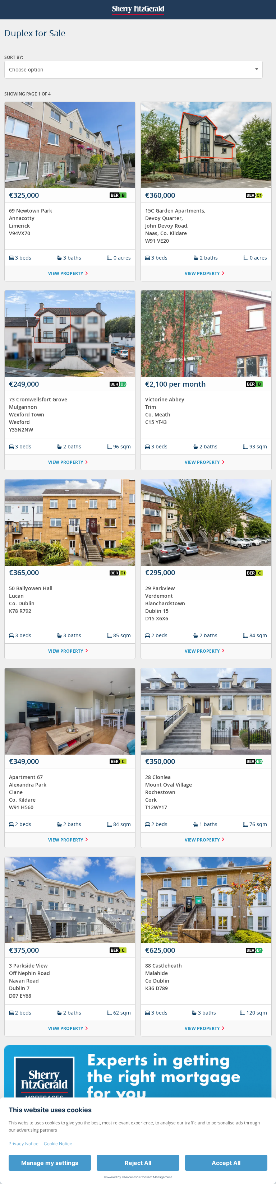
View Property (65, 273)
